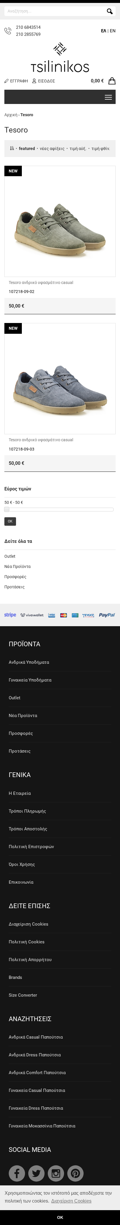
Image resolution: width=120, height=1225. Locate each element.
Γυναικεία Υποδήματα (30, 680)
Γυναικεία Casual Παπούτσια (37, 1090)
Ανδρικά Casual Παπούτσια (36, 1037)
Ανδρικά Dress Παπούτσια (35, 1055)
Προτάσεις (14, 587)
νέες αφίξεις (52, 148)
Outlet (9, 556)
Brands (15, 977)
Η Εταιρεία (20, 793)
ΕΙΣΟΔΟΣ (46, 81)
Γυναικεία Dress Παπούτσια (36, 1108)
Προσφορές (15, 576)
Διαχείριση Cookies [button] (71, 1200)
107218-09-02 (21, 291)
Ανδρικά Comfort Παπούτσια (37, 1072)
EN (113, 30)
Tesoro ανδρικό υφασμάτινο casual (41, 282)
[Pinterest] (75, 1173)
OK (10, 521)
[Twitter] (36, 1173)
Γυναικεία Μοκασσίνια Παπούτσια (42, 1126)
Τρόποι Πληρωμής (27, 811)
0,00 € (97, 81)
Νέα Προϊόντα (17, 566)
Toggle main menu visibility (108, 97)
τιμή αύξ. (78, 148)
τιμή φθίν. (100, 148)
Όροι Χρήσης (22, 864)
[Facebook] (17, 1173)
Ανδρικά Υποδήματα (29, 662)
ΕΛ (103, 30)
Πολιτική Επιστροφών (31, 846)
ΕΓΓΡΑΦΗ (19, 81)
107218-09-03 (21, 449)
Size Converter (23, 995)
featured (27, 148)
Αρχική (10, 114)
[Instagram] (56, 1173)
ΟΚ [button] (60, 1217)
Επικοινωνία (21, 882)
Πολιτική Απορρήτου (30, 959)
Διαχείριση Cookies (28, 924)
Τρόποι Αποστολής (28, 829)
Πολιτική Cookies (27, 942)
